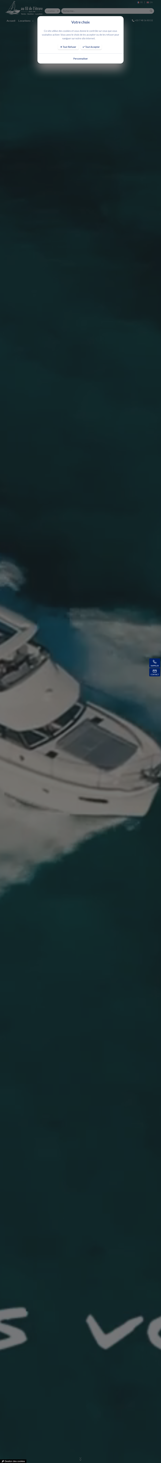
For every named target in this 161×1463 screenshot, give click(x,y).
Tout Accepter (92, 46)
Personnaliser (80, 58)
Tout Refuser (69, 46)
